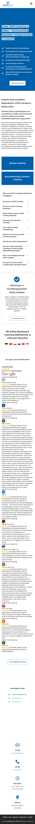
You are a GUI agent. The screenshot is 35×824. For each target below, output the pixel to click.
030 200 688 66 (17, 770)
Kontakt (5, 817)
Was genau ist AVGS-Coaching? (13, 201)
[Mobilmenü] (31, 4)
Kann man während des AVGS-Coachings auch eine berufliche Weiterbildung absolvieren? (13, 249)
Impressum (15, 817)
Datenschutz (23, 817)
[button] (17, 202)
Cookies (30, 817)
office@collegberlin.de (17, 753)
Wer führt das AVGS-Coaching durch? (15, 241)
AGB (9, 817)
